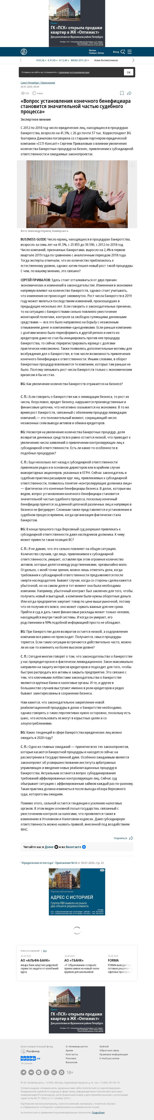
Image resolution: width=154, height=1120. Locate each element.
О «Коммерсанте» (77, 1046)
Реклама (71, 1058)
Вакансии (71, 1062)
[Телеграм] (23, 1072)
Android (104, 1046)
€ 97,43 (52, 60)
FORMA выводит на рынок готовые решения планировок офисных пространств (126, 968)
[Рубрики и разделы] (129, 52)
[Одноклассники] (46, 1072)
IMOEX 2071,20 (79, 60)
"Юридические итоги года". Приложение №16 (49, 863)
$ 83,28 (40, 60)
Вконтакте (73, 847)
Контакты (72, 1054)
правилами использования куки (74, 72)
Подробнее (98, 1112)
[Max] (61, 1072)
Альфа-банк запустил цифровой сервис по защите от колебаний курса (39, 968)
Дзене (49, 847)
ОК (129, 72)
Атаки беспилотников (106, 60)
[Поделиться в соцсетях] (129, 93)
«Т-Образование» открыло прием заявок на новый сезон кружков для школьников (81, 968)
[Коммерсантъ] (24, 52)
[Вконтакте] (31, 1072)
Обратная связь (109, 1050)
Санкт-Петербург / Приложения (38, 82)
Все (45, 950)
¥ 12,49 (63, 60)
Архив (69, 1050)
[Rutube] (54, 1072)
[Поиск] (123, 52)
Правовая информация (114, 1054)
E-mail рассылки (109, 1058)
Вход (116, 51)
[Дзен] (39, 1072)
